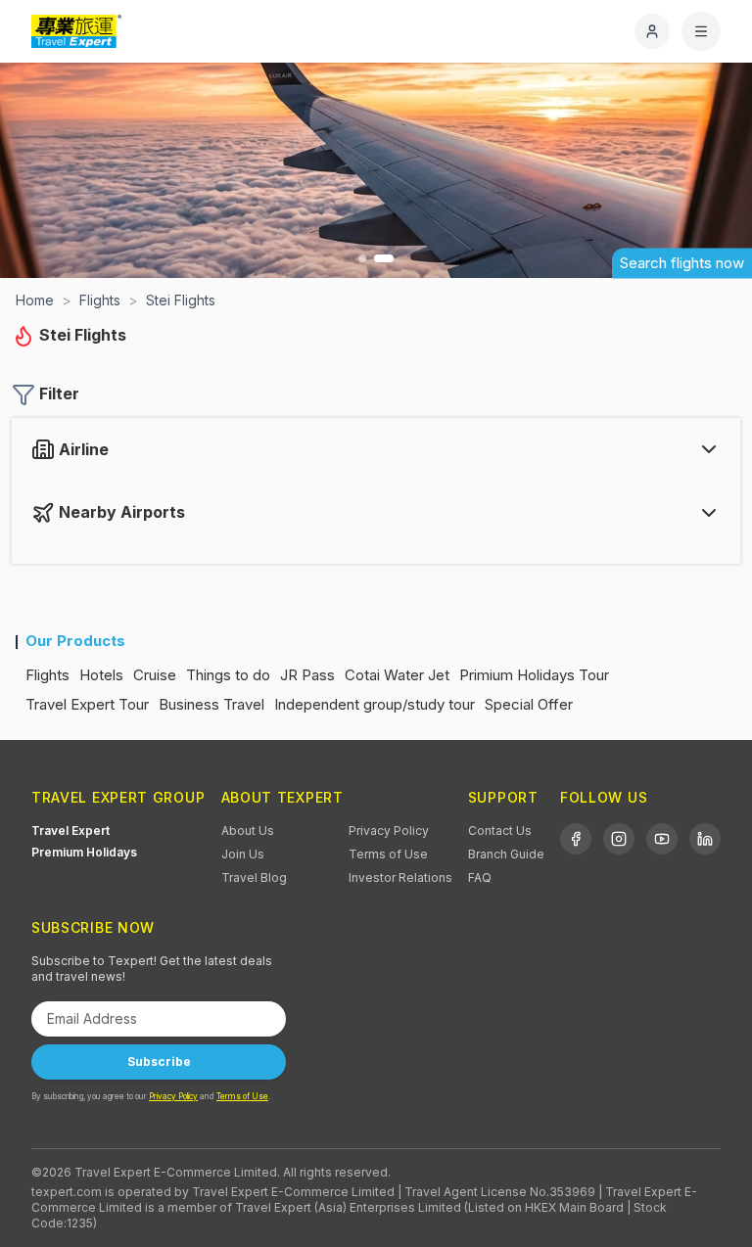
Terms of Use (388, 854)
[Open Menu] (701, 31)
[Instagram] (618, 838)
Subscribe (159, 1061)
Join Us (242, 854)
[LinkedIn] (705, 838)
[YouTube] (662, 838)
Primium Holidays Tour (534, 675)
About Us (247, 830)
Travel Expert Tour (87, 704)
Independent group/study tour (374, 704)
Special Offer (529, 704)
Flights (47, 675)
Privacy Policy (389, 830)
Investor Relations (400, 877)
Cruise (154, 675)
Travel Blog (254, 877)
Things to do (228, 675)
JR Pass (307, 675)
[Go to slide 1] (362, 258)
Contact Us (500, 830)
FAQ (480, 877)
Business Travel (211, 704)
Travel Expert (70, 830)
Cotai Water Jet (397, 675)
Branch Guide (506, 854)
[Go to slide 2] (384, 258)
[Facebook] (575, 838)
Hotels (101, 675)
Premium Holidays (84, 852)
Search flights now (682, 263)
